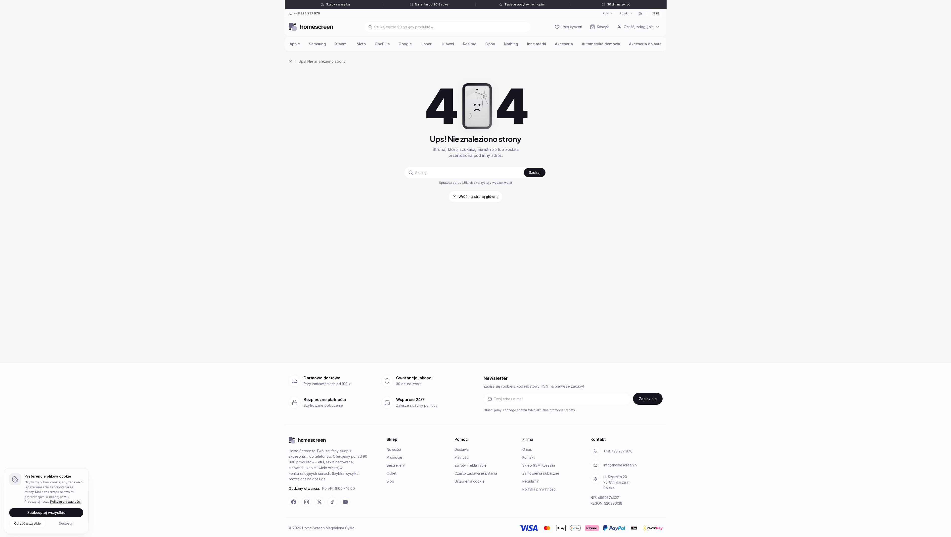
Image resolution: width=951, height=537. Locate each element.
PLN (606, 13)
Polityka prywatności (539, 489)
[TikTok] (332, 502)
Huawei (447, 44)
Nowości (394, 449)
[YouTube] (345, 502)
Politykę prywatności (65, 501)
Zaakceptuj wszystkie (46, 512)
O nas (527, 449)
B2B (656, 13)
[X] (319, 502)
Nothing (511, 44)
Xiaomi (341, 44)
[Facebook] (294, 502)
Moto (361, 44)
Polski (624, 13)
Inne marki (536, 44)
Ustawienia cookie (469, 481)
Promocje (394, 457)
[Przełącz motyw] (640, 13)
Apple (295, 44)
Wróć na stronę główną (478, 196)
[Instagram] (307, 502)
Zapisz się (648, 399)
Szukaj (535, 172)
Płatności (461, 457)
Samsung (317, 44)
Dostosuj (65, 523)
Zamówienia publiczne (540, 473)
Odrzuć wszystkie (27, 523)
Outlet (391, 473)
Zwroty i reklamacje (470, 465)
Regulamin (530, 481)
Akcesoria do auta (645, 44)
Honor (426, 44)
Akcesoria (564, 44)
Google (405, 44)
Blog (390, 481)
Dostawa (461, 449)
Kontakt (528, 457)
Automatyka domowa (601, 44)
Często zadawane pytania (475, 473)
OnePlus (382, 44)
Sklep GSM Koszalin (538, 465)
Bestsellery (396, 465)
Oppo (490, 44)
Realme (469, 44)
